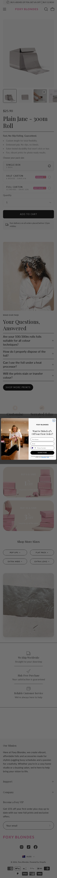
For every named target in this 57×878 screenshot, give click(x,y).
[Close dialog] (53, 420)
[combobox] (33, 448)
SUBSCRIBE (42, 453)
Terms (48, 457)
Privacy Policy (43, 457)
